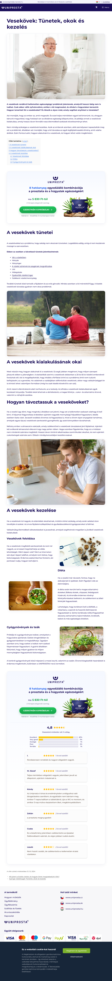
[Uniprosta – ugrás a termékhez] (78, 207)
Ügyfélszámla (10, 905)
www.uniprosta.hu (74, 909)
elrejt (25, 141)
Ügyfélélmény (11, 901)
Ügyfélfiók (106, 2)
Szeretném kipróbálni (36, 210)
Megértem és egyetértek (76, 951)
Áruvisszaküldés (12, 912)
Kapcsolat (9, 916)
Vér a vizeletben (19, 257)
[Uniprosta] (12, 7)
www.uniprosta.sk (74, 903)
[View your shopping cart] (96, 7)
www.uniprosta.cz (74, 897)
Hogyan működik (12, 897)
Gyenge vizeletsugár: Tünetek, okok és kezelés (27, 879)
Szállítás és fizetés (12, 908)
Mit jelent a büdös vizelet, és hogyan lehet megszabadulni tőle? (34, 877)
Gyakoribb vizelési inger (22, 275)
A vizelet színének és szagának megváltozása (32, 266)
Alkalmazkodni (76, 957)
